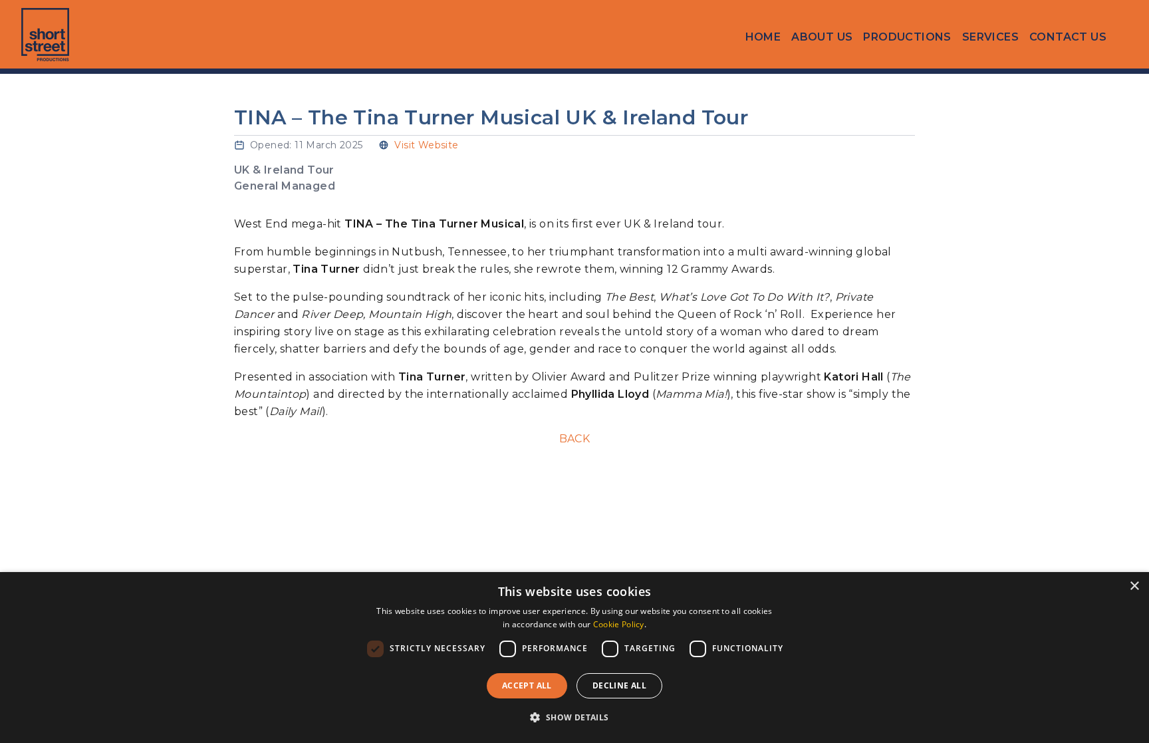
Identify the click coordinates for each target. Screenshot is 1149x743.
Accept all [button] (527, 685)
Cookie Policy (618, 624)
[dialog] (574, 657)
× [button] (1134, 586)
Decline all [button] (619, 685)
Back (574, 438)
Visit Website (426, 145)
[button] (574, 717)
